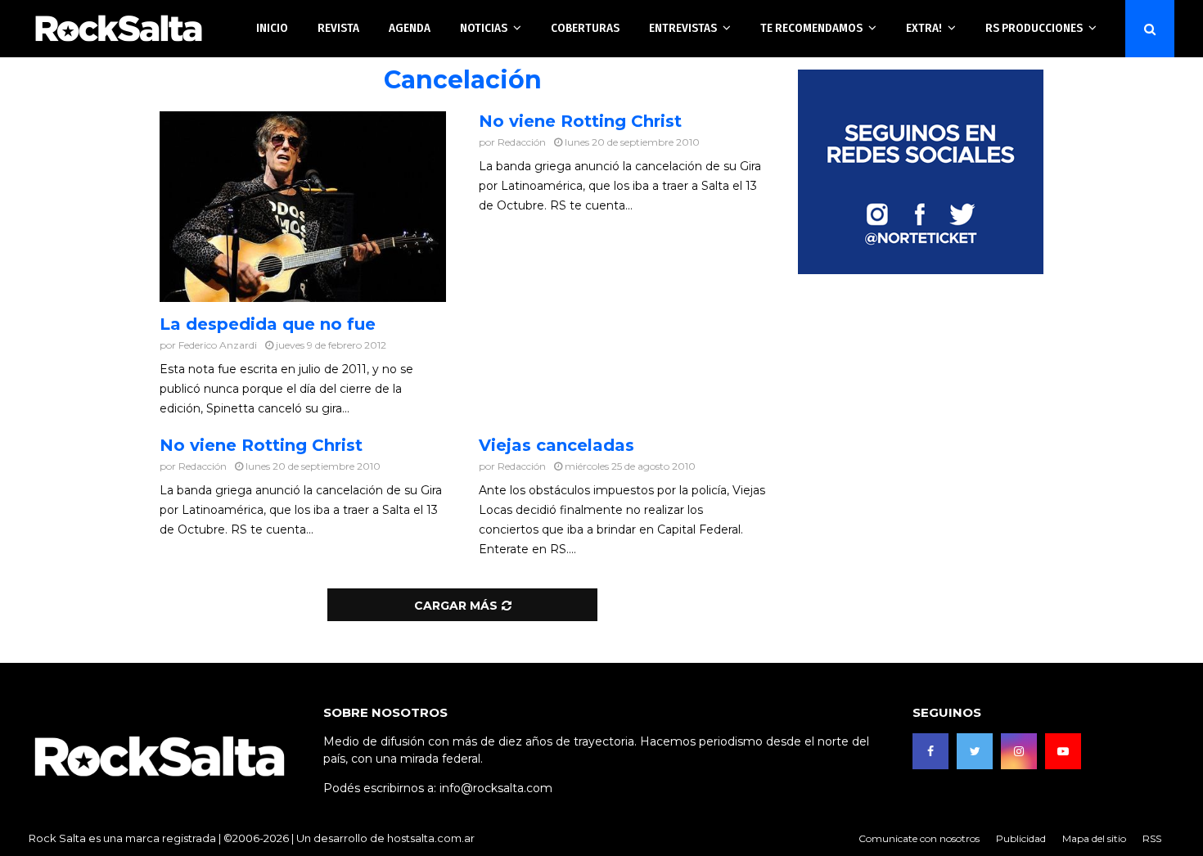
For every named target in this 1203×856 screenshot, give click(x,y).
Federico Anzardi (217, 345)
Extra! (924, 27)
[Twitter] (975, 751)
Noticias (483, 27)
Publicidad (1021, 838)
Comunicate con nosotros (919, 838)
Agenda (409, 27)
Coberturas (585, 27)
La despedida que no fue (268, 324)
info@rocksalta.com (495, 788)
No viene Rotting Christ (580, 121)
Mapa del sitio (1094, 838)
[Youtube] (1063, 751)
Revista (338, 27)
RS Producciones (1034, 27)
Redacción (522, 142)
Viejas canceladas (556, 445)
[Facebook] (930, 751)
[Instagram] (1019, 751)
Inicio (272, 27)
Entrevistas (683, 27)
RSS (1151, 838)
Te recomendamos (811, 27)
